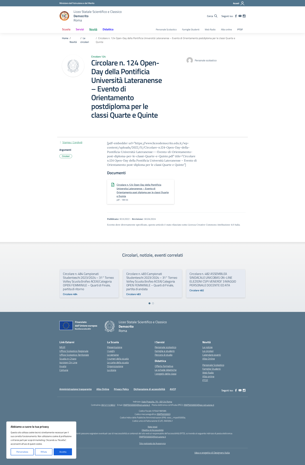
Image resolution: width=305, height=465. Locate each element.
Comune (63, 370)
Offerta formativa (164, 366)
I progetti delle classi (165, 374)
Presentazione (114, 347)
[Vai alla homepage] (64, 16)
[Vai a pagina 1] (149, 303)
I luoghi (111, 351)
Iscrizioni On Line (68, 362)
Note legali (152, 426)
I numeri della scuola (118, 359)
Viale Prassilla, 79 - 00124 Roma (156, 401)
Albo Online (208, 359)
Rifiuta (44, 451)
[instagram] (244, 16)
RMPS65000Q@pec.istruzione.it (199, 405)
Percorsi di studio (163, 355)
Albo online (226, 29)
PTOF (240, 29)
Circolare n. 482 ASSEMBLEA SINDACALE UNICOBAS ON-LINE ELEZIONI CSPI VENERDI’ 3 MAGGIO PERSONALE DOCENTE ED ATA (213, 279)
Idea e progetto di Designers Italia (212, 453)
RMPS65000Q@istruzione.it (136, 405)
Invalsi (62, 366)
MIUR (62, 347)
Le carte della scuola (118, 362)
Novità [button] (93, 29)
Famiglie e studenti (165, 351)
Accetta (62, 451)
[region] (41, 440)
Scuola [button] (66, 29)
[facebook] (235, 16)
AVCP (173, 389)
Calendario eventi (211, 355)
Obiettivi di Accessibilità (152, 430)
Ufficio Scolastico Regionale (73, 351)
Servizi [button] (80, 29)
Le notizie (207, 347)
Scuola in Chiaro (67, 359)
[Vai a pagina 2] (153, 303)
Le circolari (208, 351)
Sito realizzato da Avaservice (152, 443)
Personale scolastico (165, 347)
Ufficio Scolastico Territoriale (74, 355)
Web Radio (210, 29)
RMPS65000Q (163, 414)
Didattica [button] (108, 29)
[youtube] (240, 16)
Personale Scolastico (166, 29)
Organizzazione (115, 366)
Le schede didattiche (165, 370)
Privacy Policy (121, 389)
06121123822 (108, 405)
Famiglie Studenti (190, 29)
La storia (111, 370)
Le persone (113, 355)
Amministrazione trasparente (75, 389)
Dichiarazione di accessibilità (149, 389)
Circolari (66, 156)
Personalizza (22, 451)
